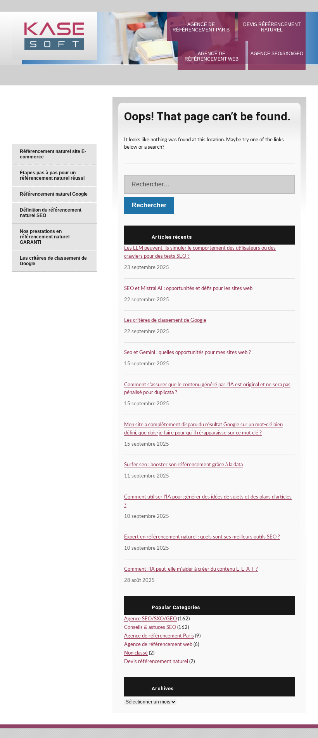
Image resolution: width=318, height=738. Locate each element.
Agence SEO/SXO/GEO (277, 53)
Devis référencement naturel (272, 27)
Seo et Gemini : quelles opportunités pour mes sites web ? (187, 352)
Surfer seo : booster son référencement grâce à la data (183, 464)
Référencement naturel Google (54, 194)
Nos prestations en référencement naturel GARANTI (44, 237)
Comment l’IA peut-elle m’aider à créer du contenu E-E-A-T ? (191, 569)
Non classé (136, 653)
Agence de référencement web (211, 56)
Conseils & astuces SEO (150, 627)
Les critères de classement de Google (165, 320)
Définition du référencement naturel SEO (50, 212)
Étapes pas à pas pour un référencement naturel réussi (52, 175)
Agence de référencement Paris (201, 27)
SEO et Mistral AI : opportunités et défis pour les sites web (188, 288)
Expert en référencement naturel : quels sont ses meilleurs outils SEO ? (202, 537)
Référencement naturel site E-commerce (53, 154)
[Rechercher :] (209, 184)
